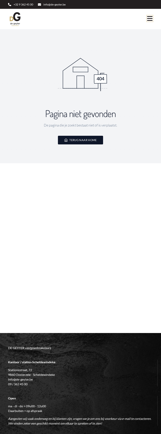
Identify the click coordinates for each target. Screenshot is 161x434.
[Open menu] (150, 18)
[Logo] (27, 19)
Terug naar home (83, 140)
